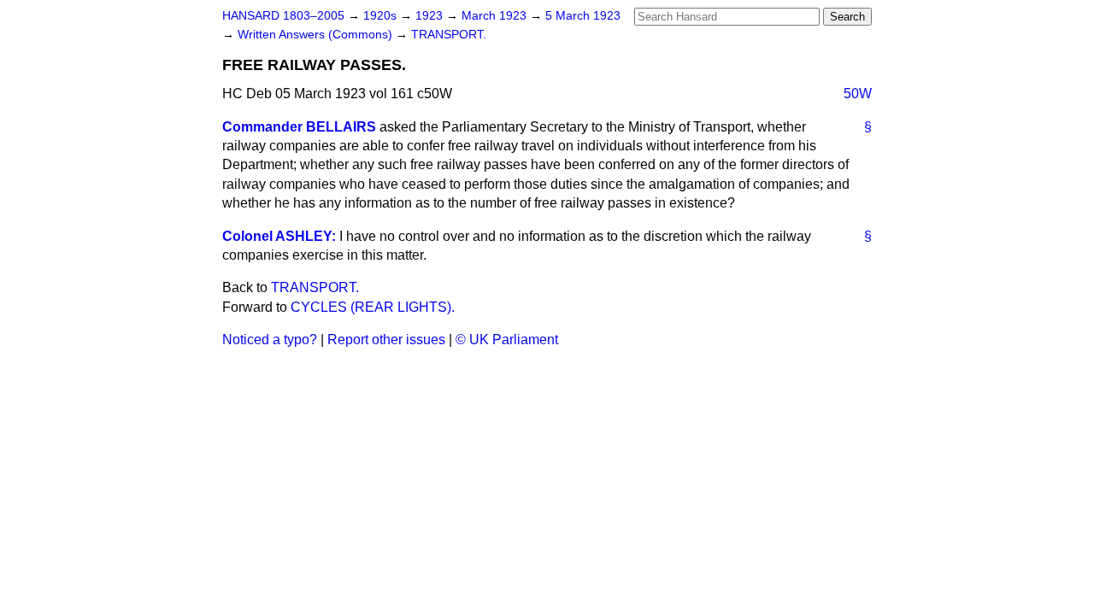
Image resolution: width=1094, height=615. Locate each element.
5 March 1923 (583, 15)
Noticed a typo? (269, 339)
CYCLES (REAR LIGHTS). (373, 307)
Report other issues (386, 339)
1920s (381, 15)
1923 (430, 15)
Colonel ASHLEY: (279, 236)
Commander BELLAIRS (299, 127)
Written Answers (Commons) (317, 34)
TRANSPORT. (448, 34)
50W (858, 93)
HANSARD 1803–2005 (283, 15)
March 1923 (496, 15)
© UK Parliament (507, 339)
